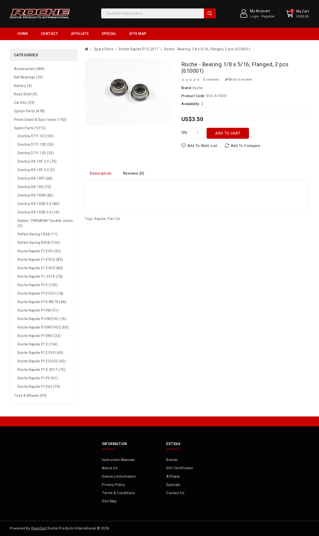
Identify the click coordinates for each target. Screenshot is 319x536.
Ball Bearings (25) (28, 77)
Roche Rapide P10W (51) (38, 310)
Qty (184, 132)
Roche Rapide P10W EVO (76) (42, 319)
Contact (49, 33)
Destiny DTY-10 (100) (36, 136)
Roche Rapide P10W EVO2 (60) (43, 327)
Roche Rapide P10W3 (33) (39, 335)
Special (109, 33)
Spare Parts (104, 49)
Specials (173, 484)
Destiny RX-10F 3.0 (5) (36, 170)
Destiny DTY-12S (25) (36, 153)
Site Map (137, 33)
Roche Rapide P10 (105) (38, 285)
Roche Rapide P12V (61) (38, 378)
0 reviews (211, 79)
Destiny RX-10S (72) (34, 187)
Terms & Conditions (118, 493)
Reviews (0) (134, 173)
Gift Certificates (179, 468)
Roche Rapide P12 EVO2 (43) (42, 361)
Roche (198, 88)
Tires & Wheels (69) (30, 395)
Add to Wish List (202, 145)
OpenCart (39, 528)
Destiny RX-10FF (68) (35, 178)
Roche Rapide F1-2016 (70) (40, 276)
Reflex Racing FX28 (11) (38, 234)
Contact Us (175, 493)
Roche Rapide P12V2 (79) (39, 386)
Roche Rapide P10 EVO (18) (41, 293)
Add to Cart (227, 133)
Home (22, 33)
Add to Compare (245, 145)
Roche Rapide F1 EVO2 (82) (40, 259)
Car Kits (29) (24, 102)
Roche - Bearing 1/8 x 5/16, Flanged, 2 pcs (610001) (207, 49)
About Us (109, 468)
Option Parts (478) (29, 111)
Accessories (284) (29, 68)
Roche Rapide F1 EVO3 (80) (40, 268)
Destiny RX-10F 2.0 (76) (37, 161)
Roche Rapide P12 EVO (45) (41, 352)
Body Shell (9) (25, 94)
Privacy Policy (113, 484)
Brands (172, 460)
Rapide (100, 218)
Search (210, 13)
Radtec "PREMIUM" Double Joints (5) (45, 223)
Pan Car (113, 218)
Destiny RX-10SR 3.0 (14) (38, 212)
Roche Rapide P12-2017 (139, 49)
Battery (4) (23, 85)
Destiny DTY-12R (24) (36, 144)
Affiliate (80, 33)
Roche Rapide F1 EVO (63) (39, 251)
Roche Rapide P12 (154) (38, 344)
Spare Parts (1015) (30, 128)
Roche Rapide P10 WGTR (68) (42, 302)
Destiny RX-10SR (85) (35, 195)
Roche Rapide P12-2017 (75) (41, 369)
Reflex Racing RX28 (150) (39, 242)
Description (101, 173)
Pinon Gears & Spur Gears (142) (40, 119)
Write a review (240, 79)
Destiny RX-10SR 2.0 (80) (38, 203)
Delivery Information (119, 476)
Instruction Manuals (118, 460)
